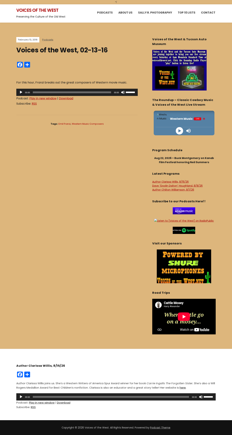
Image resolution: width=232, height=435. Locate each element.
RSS (34, 104)
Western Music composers (88, 124)
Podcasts (105, 12)
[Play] (21, 92)
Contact (208, 12)
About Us (125, 12)
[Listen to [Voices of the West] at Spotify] (184, 230)
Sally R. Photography (155, 12)
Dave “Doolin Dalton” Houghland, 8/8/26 (177, 186)
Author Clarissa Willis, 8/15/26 (170, 182)
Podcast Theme (160, 427)
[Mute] (123, 92)
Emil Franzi (65, 124)
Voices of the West (37, 10)
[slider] (131, 92)
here (183, 387)
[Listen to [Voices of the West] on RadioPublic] (184, 220)
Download (66, 98)
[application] (77, 92)
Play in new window (43, 98)
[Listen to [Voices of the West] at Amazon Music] (184, 210)
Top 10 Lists (186, 12)
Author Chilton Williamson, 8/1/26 (173, 189)
